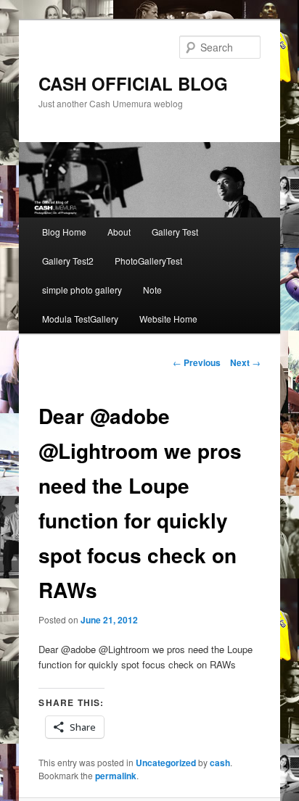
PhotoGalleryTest (148, 260)
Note (152, 289)
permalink (115, 775)
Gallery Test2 (68, 260)
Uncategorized (166, 762)
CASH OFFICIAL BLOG (133, 83)
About (119, 231)
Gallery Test (175, 231)
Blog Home (64, 231)
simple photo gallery (82, 289)
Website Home (168, 318)
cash (220, 762)
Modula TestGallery (80, 318)
